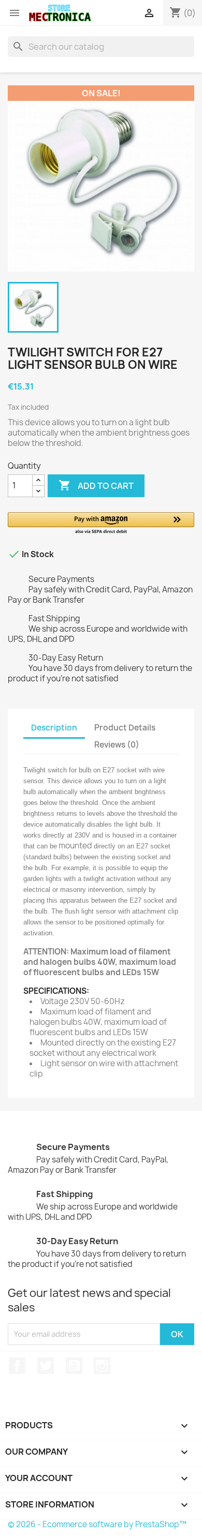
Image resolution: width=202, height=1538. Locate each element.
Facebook (17, 1365)
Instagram (102, 1365)
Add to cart (96, 485)
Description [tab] (54, 727)
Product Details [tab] (124, 727)
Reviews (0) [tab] (116, 744)
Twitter (45, 1365)
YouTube (74, 1365)
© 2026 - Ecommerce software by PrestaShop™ (97, 1524)
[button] (101, 523)
